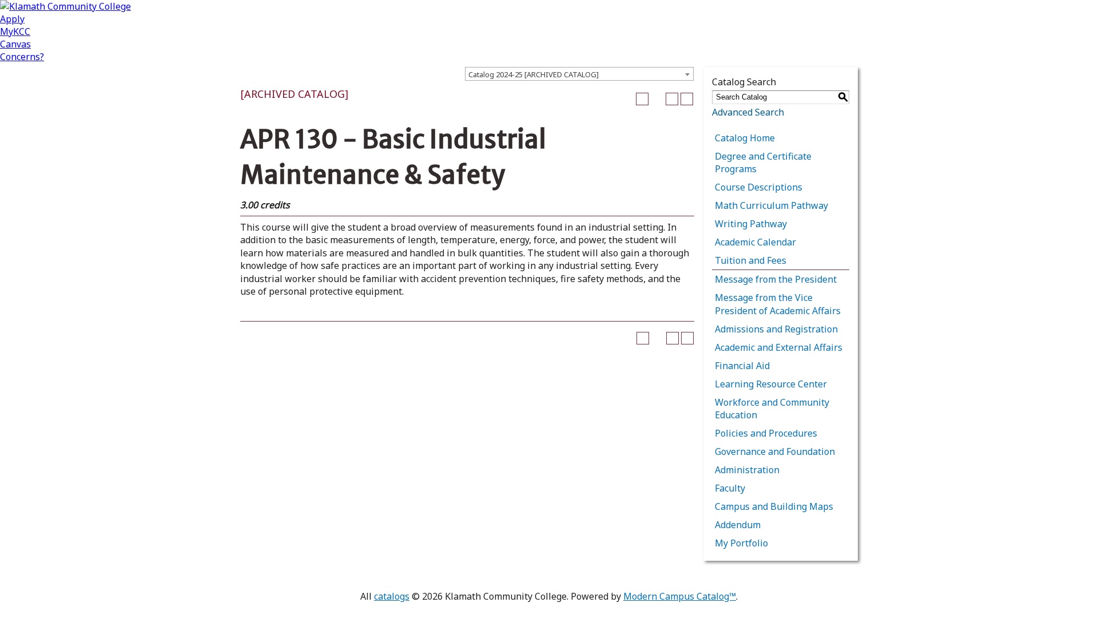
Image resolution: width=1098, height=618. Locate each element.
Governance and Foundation (775, 451)
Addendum (738, 524)
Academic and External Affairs (778, 347)
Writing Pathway (751, 223)
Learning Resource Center (771, 384)
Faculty (730, 488)
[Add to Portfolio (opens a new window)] (642, 99)
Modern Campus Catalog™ (679, 596)
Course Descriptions (758, 187)
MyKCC (15, 31)
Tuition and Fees (750, 260)
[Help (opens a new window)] (687, 99)
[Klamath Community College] (65, 6)
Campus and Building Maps (774, 506)
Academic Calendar (755, 242)
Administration (747, 470)
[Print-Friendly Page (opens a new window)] (672, 99)
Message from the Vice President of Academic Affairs (778, 303)
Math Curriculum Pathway (771, 205)
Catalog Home (745, 138)
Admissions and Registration (776, 329)
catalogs (391, 596)
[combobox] (579, 74)
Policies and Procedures (766, 433)
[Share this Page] (657, 99)
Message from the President (776, 279)
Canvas (15, 44)
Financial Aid (742, 365)
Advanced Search (748, 112)
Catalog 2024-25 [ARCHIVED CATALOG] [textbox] (533, 74)
